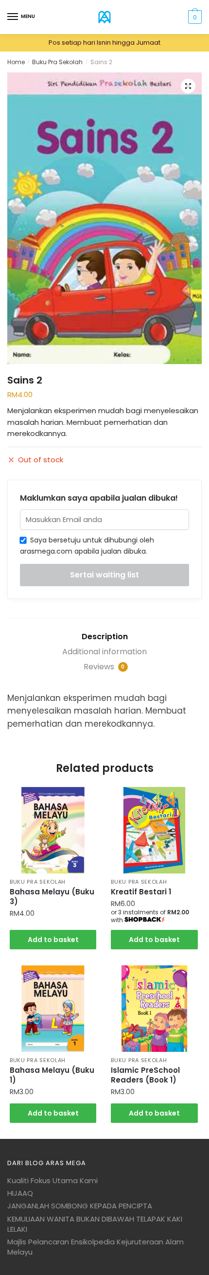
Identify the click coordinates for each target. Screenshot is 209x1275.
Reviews (104, 666)
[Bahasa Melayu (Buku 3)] (53, 830)
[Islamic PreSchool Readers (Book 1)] (154, 1008)
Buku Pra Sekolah (57, 62)
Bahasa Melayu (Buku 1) (52, 1075)
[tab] (104, 636)
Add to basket (53, 939)
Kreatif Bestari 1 (141, 892)
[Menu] (13, 17)
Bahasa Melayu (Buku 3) (52, 897)
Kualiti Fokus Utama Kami (52, 1180)
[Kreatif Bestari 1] (154, 830)
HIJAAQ (20, 1193)
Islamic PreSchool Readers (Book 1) (145, 1075)
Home (16, 62)
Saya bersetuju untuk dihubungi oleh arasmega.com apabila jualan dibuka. (87, 545)
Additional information (104, 651)
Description (105, 636)
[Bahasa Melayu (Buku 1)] (53, 1008)
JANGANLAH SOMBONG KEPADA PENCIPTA (79, 1206)
